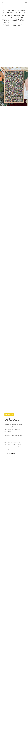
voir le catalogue (9, 453)
